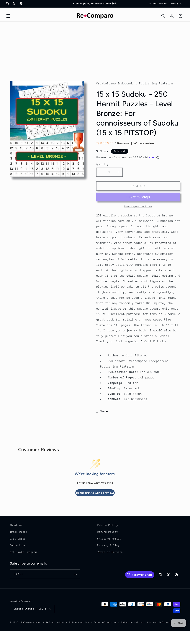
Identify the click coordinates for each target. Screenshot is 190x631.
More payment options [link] (138, 206)
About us (16, 525)
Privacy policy (79, 622)
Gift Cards (18, 538)
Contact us (18, 545)
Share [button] (104, 411)
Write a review (144, 143)
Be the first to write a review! (95, 493)
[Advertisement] (95, 49)
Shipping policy (132, 622)
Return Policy (107, 525)
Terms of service (105, 622)
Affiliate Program (23, 551)
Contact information (161, 622)
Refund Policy (107, 531)
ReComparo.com (30, 622)
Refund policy (55, 622)
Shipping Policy (109, 538)
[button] (8, 16)
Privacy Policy (108, 545)
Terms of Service (110, 551)
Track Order (18, 531)
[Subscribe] (75, 574)
